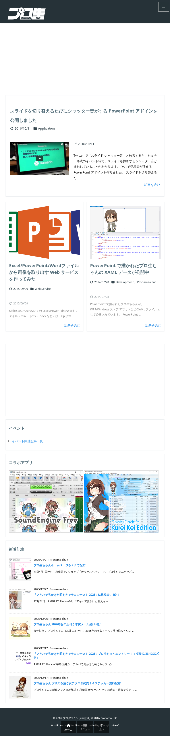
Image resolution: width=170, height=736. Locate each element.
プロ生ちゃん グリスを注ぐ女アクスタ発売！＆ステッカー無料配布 (77, 683)
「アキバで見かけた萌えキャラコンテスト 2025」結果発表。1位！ (77, 595)
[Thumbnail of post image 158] (44, 232)
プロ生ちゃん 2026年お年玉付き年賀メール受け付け (67, 624)
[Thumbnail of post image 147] (125, 232)
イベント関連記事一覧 (27, 441)
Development (125, 282)
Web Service (43, 289)
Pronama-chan (146, 282)
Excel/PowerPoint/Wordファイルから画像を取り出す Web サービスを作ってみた (44, 272)
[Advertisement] (85, 56)
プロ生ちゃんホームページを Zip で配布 (59, 565)
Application (46, 128)
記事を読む (152, 185)
